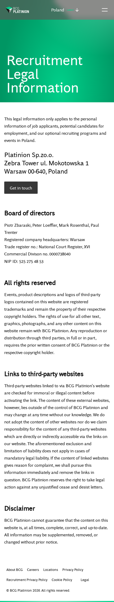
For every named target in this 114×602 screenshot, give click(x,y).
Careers (33, 569)
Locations (50, 569)
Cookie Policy (62, 579)
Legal (85, 579)
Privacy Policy (72, 569)
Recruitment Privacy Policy (26, 579)
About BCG (14, 569)
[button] (65, 10)
